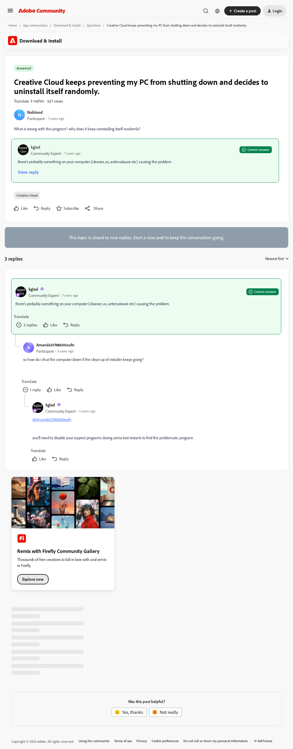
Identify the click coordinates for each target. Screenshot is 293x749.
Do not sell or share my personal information (215, 741)
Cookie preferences (165, 741)
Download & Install (67, 25)
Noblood (35, 112)
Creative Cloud (27, 195)
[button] (10, 12)
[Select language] (217, 10)
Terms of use (123, 741)
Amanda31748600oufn (55, 344)
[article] (146, 306)
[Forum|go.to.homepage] (42, 10)
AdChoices (265, 741)
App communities (35, 25)
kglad (35, 147)
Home (13, 25)
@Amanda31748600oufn (51, 419)
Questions (94, 25)
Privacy (141, 741)
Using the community (94, 741)
